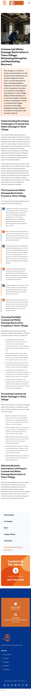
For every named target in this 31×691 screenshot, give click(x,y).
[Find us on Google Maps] (4, 685)
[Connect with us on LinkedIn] (15, 685)
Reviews (5, 658)
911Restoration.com (22, 681)
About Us (6, 666)
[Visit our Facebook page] (11, 685)
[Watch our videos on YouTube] (26, 685)
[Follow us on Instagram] (19, 685)
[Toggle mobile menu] (29, 3)
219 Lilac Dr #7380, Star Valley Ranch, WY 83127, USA (15, 621)
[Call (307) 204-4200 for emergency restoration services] (15, 570)
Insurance (6, 662)
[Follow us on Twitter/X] (8, 685)
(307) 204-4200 (15, 579)
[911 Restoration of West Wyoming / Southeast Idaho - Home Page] (4, 3)
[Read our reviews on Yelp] (22, 685)
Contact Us (6, 669)
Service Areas (7, 654)
